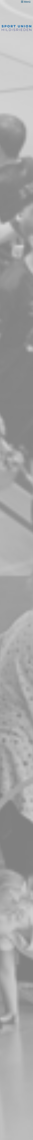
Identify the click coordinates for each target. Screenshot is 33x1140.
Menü (26, 1)
